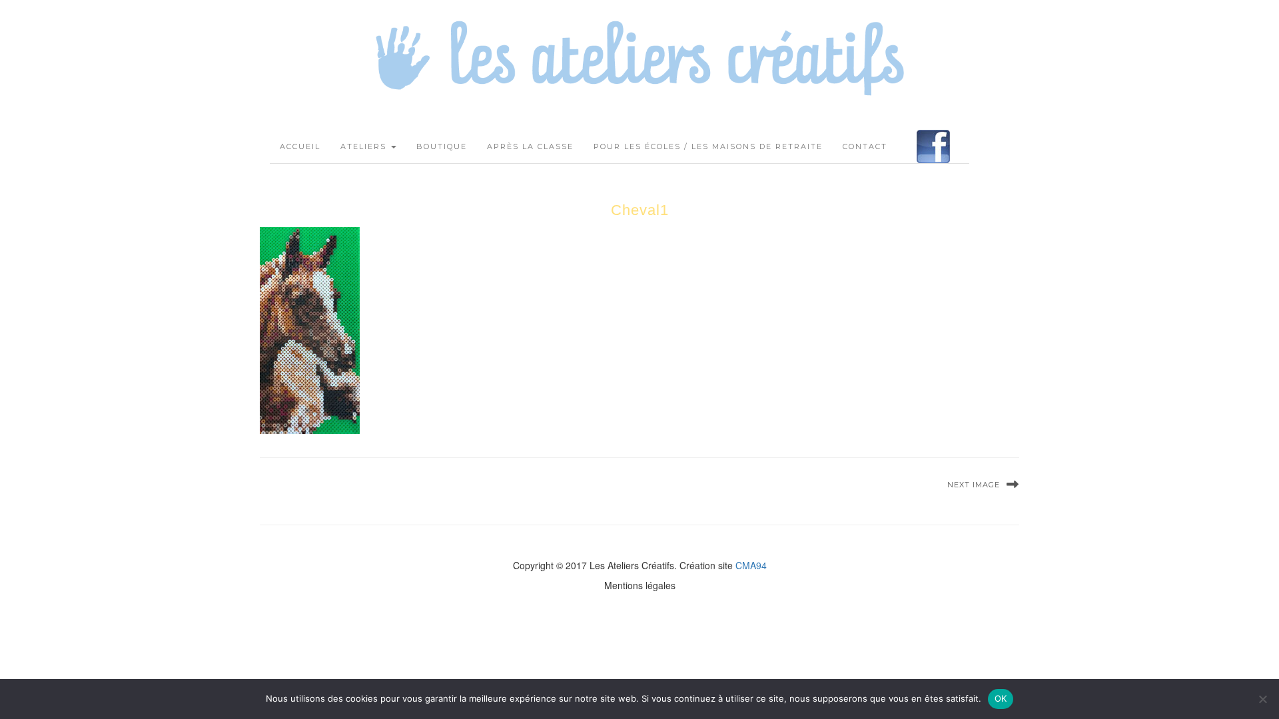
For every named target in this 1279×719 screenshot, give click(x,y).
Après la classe (530, 146)
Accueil (300, 146)
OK (1001, 698)
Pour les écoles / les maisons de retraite (708, 146)
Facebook (933, 146)
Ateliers (365, 146)
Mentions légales (639, 585)
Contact (865, 146)
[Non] (1262, 699)
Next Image (973, 484)
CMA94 (751, 565)
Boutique (441, 146)
